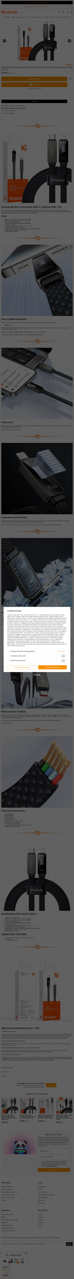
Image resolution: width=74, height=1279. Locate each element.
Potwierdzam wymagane (22, 667)
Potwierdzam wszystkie (52, 667)
